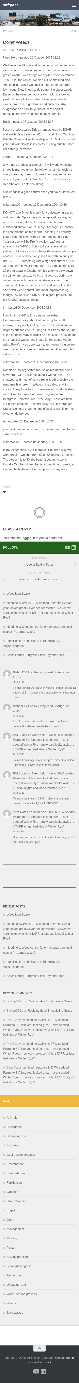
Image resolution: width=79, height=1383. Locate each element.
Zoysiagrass (15, 1312)
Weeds (8, 30)
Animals (12, 1117)
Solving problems (18, 1256)
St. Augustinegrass (19, 1266)
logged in (28, 538)
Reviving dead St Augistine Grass (50, 1001)
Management (15, 1229)
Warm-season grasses (22, 1294)
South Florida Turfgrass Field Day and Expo (35, 655)
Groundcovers (16, 1201)
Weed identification (19, 593)
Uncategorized (16, 1284)
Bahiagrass (14, 1126)
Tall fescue (14, 1275)
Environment (15, 1164)
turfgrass (11, 5)
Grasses (12, 1191)
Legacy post (16, 49)
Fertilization (14, 1182)
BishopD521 (21, 672)
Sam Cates (20, 812)
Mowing (12, 1238)
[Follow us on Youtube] (67, 547)
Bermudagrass (16, 1136)
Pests (10, 1247)
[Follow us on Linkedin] (73, 547)
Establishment (16, 1173)
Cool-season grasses (21, 1154)
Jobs (10, 1219)
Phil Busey (20, 735)
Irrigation (12, 1210)
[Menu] (74, 5)
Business (13, 1145)
